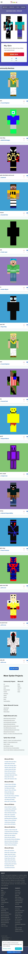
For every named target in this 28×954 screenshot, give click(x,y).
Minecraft (11, 7)
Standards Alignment (20, 924)
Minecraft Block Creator (10, 807)
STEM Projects (18, 929)
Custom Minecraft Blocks (10, 809)
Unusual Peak (4, 401)
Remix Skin (14, 54)
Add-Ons (19, 687)
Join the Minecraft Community (10, 722)
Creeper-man (4, 476)
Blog (2, 890)
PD (16, 926)
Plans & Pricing (18, 900)
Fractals (5, 691)
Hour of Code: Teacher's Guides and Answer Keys (14, 749)
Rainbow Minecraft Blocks (11, 818)
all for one (3, 587)
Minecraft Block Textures (10, 812)
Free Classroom (19, 912)
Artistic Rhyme (4, 289)
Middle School (18, 915)
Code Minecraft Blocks (10, 822)
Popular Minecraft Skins (10, 767)
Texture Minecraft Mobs (10, 786)
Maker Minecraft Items (10, 854)
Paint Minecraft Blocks (10, 810)
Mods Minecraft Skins (10, 763)
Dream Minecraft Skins (10, 773)
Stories (5, 697)
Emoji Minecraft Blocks (10, 816)
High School (18, 917)
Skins (18, 7)
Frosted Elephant (5, 103)
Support (3, 894)
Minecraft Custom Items (10, 852)
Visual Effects (6, 686)
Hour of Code (4, 926)
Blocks (19, 686)
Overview (17, 890)
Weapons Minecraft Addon (11, 833)
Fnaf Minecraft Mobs (10, 788)
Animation (6, 693)
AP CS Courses (18, 919)
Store (2, 904)
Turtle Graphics (7, 701)
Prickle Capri (4, 252)
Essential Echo (4, 215)
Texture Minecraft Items (10, 862)
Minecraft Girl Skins (9, 777)
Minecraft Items (5, 921)
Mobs (19, 691)
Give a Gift (17, 894)
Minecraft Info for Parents (9, 731)
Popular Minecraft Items (10, 856)
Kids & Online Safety (6, 940)
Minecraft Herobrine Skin (11, 778)
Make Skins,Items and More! (10, 718)
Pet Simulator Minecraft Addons (12, 839)
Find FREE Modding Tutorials (10, 728)
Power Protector (5, 550)
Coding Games (4, 909)
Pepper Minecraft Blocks (10, 820)
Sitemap (3, 900)
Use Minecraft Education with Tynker (11, 729)
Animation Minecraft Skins (11, 775)
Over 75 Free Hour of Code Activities (11, 748)
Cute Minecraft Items (10, 867)
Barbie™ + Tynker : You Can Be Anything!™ (12, 740)
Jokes (5, 687)
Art (4, 684)
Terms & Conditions (6, 937)
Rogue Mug (3, 326)
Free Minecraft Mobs (10, 799)
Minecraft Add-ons (5, 919)
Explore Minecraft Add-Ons (9, 724)
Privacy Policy (5, 939)
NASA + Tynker (7, 744)
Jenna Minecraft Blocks (10, 824)
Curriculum (18, 892)
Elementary (18, 914)
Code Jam (3, 924)
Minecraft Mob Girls (9, 792)
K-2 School (17, 921)
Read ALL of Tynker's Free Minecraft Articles (13, 733)
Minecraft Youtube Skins (10, 765)
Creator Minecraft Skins (10, 769)
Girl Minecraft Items (9, 865)
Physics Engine (7, 689)
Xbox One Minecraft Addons (11, 841)
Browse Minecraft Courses (9, 720)
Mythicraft (6, 709)
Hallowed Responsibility (7, 513)
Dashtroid (3, 177)
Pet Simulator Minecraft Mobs (12, 795)
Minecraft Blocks (5, 917)
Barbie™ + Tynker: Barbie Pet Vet (10, 742)
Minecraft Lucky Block (10, 814)
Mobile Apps (4, 899)
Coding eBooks (4, 902)
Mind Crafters (6, 711)
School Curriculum (19, 910)
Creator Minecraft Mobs (10, 784)
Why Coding (18, 897)
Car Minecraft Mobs (9, 793)
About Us (3, 892)
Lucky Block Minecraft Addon (11, 831)
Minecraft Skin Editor (6, 914)
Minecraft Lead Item (9, 850)
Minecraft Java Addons (10, 837)
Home (5, 7)
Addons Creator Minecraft (11, 829)
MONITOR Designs (5, 140)
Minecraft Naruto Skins (10, 771)
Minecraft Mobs (5, 915)
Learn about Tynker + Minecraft (14, 10)
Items (19, 689)
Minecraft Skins (5, 912)
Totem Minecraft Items (10, 860)
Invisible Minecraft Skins (10, 761)
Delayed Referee (5, 438)
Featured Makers (19, 899)
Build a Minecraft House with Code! (11, 726)
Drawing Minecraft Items (10, 863)
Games (5, 695)
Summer (17, 904)
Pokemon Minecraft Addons (11, 843)
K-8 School (17, 922)
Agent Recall (6, 708)
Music (5, 699)
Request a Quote (19, 931)
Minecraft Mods (5, 922)
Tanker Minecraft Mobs (10, 797)
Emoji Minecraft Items (10, 858)
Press (2, 895)
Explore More (14, 668)
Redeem (17, 895)
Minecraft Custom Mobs (10, 801)
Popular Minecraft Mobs (10, 790)
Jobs (2, 897)
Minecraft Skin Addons (10, 835)
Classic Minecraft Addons (11, 845)
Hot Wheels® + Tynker (8, 746)
